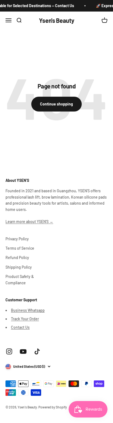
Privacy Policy (17, 238)
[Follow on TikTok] (37, 351)
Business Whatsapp (28, 310)
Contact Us (20, 327)
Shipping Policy (18, 267)
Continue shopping (56, 104)
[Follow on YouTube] (23, 351)
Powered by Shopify (52, 407)
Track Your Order (25, 318)
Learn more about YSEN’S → (29, 221)
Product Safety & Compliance (19, 279)
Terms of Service (19, 248)
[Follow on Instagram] (9, 351)
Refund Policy (17, 257)
